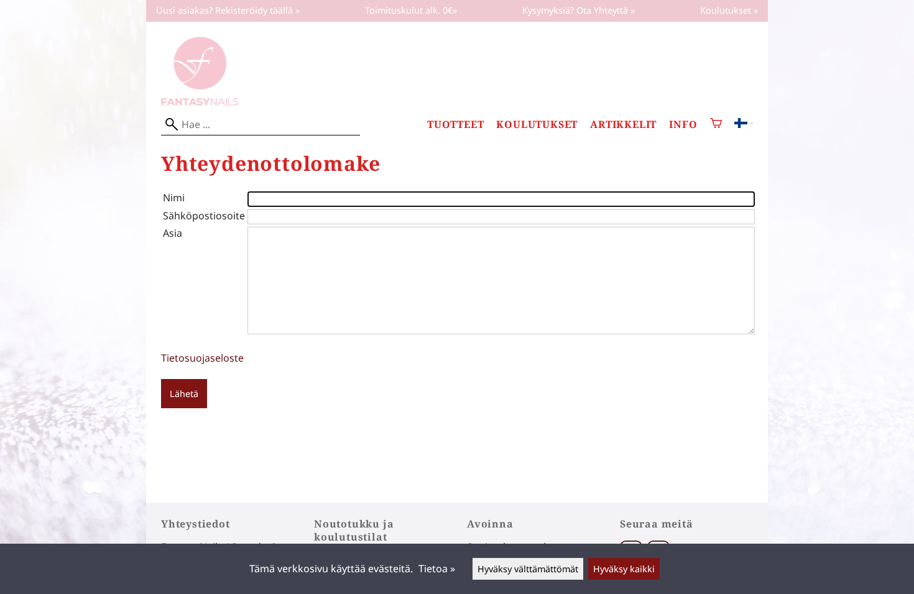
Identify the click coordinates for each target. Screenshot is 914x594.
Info (683, 124)
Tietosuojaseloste (202, 358)
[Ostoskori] (716, 124)
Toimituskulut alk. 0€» (411, 10)
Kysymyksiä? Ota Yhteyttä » (578, 10)
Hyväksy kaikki (624, 569)
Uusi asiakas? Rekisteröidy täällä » (228, 10)
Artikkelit (623, 124)
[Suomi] (743, 124)
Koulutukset (537, 124)
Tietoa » (436, 568)
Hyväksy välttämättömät (528, 569)
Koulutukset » (729, 10)
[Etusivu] (200, 102)
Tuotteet (455, 124)
